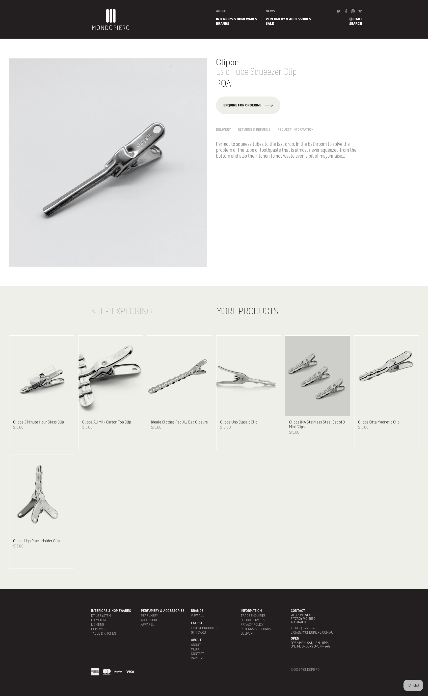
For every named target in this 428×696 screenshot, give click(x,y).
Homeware (99, 629)
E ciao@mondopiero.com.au (312, 632)
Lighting (97, 624)
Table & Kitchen (103, 633)
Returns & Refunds (254, 129)
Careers (197, 658)
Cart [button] (357, 19)
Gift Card (198, 632)
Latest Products (204, 628)
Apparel (147, 624)
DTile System (101, 615)
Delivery (223, 129)
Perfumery (149, 615)
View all (197, 615)
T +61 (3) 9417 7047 (303, 628)
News (270, 11)
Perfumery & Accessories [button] (288, 19)
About (221, 11)
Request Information (295, 129)
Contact (197, 653)
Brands (222, 23)
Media (195, 649)
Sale (270, 23)
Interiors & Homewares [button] (236, 19)
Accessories (150, 620)
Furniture (99, 620)
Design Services (253, 620)
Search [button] (355, 23)
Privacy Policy (252, 624)
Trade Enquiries (253, 615)
